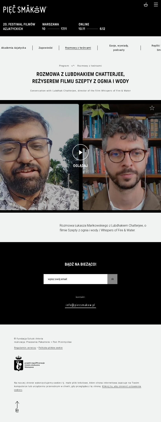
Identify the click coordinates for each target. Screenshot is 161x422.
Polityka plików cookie (50, 347)
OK (112, 279)
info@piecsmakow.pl (80, 305)
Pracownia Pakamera (38, 342)
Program (64, 66)
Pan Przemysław (62, 342)
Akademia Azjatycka (13, 47)
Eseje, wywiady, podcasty (119, 47)
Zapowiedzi (46, 47)
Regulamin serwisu (25, 347)
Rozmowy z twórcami (78, 47)
